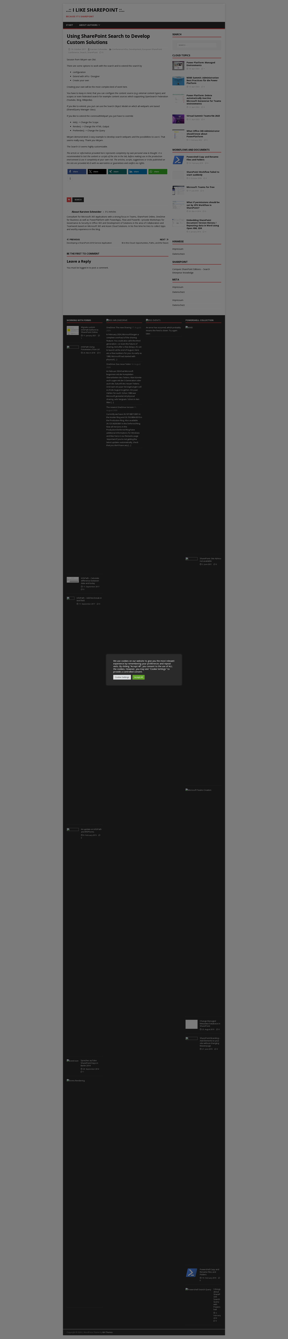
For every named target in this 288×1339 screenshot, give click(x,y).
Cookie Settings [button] (122, 677)
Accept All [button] (138, 677)
